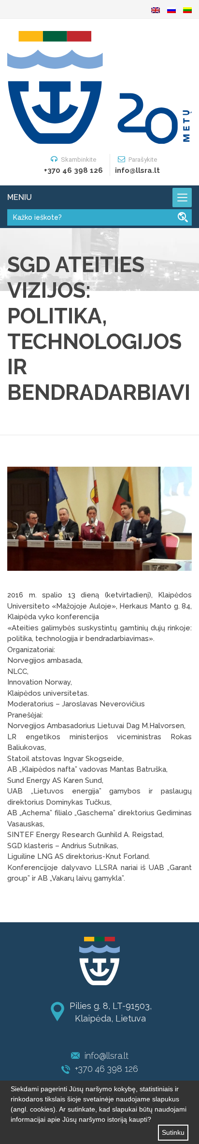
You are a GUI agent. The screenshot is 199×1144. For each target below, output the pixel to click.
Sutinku (173, 1132)
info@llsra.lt (106, 1056)
